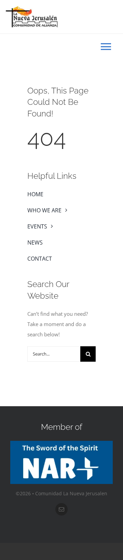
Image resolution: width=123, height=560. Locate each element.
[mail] (61, 509)
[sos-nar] (61, 443)
